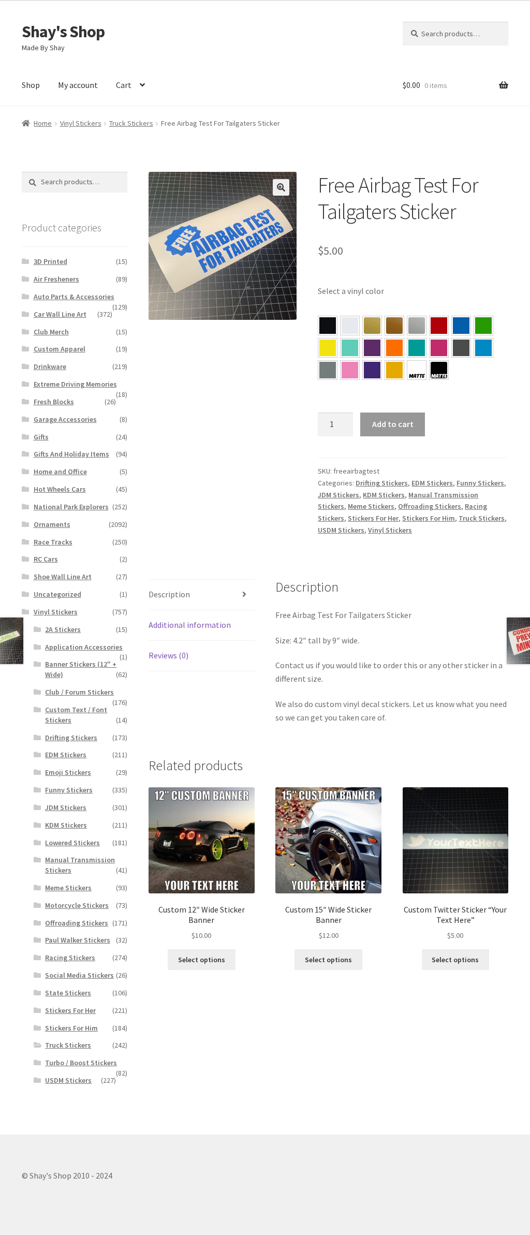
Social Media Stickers (79, 975)
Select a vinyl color (351, 291)
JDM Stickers (338, 494)
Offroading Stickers (429, 506)
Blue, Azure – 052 (461, 325)
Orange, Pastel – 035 (394, 348)
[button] (281, 187)
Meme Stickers (371, 506)
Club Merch (51, 331)
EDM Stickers (432, 483)
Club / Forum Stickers (79, 692)
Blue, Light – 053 (483, 348)
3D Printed (50, 261)
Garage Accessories (65, 419)
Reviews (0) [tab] (168, 655)
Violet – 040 (372, 348)
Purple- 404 (372, 370)
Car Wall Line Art (60, 314)
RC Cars (46, 559)
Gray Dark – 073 (461, 348)
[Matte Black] (439, 370)
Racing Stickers (70, 957)
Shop (31, 85)
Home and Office (60, 471)
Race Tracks (53, 542)
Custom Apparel (59, 349)
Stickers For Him (428, 518)
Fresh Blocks (54, 401)
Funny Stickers (480, 483)
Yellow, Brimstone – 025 (327, 348)
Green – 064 (483, 325)
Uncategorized (57, 594)
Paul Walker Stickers (77, 940)
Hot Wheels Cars (60, 489)
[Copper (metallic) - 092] (394, 325)
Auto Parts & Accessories (74, 296)
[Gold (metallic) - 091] (372, 325)
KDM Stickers (384, 494)
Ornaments (52, 524)
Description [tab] (169, 594)
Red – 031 (439, 325)
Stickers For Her (373, 518)
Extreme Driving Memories (75, 384)
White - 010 (350, 325)
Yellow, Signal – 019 (394, 370)
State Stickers (68, 992)
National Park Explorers (71, 506)
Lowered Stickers (72, 842)
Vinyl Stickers (80, 123)
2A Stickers (63, 629)
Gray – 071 (327, 370)
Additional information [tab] (190, 625)
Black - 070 (327, 325)
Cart (123, 85)
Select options (201, 959)
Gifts (41, 437)
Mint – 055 (350, 348)
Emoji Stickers (68, 772)
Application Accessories (84, 647)
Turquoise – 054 (416, 348)
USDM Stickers (341, 530)
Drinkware (50, 366)
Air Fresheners (56, 279)
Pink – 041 (439, 348)
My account (78, 85)
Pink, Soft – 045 (350, 370)
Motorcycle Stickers (77, 905)
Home (43, 123)
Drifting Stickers (382, 483)
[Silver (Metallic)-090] (416, 325)
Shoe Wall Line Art (63, 576)
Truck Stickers (131, 123)
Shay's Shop (63, 31)
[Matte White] (416, 370)
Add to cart (393, 424)
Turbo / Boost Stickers (81, 1062)
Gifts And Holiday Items (71, 454)
